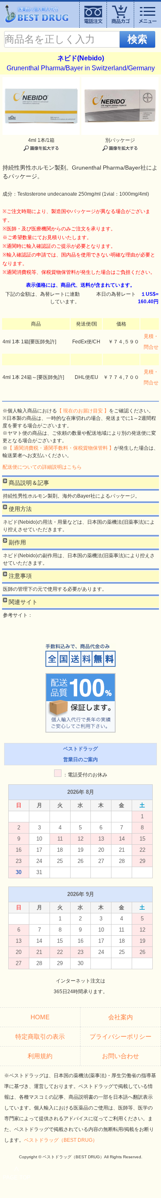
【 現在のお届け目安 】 (83, 411)
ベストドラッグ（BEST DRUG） (60, 1140)
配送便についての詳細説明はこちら (42, 467)
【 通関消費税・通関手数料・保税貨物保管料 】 (60, 448)
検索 (137, 39)
